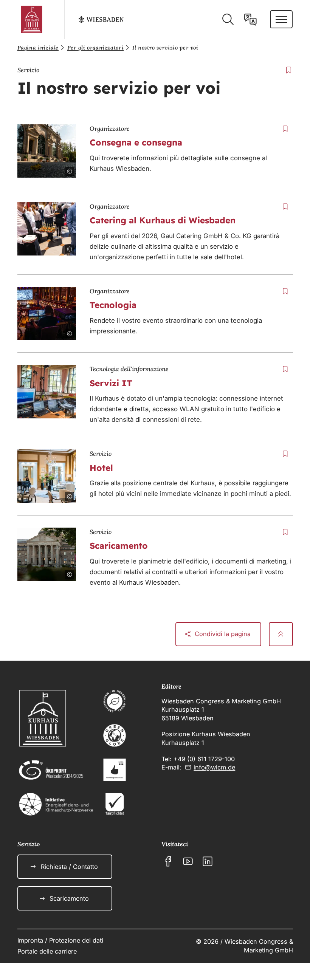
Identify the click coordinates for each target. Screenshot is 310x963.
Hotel (101, 467)
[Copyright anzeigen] (65, 167)
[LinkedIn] (207, 861)
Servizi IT (111, 383)
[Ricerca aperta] (228, 19)
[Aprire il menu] (281, 19)
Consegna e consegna (136, 142)
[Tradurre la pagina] (250, 19)
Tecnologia (113, 304)
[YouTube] (188, 861)
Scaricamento (119, 545)
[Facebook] (168, 861)
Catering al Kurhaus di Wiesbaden (163, 220)
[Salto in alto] (281, 634)
